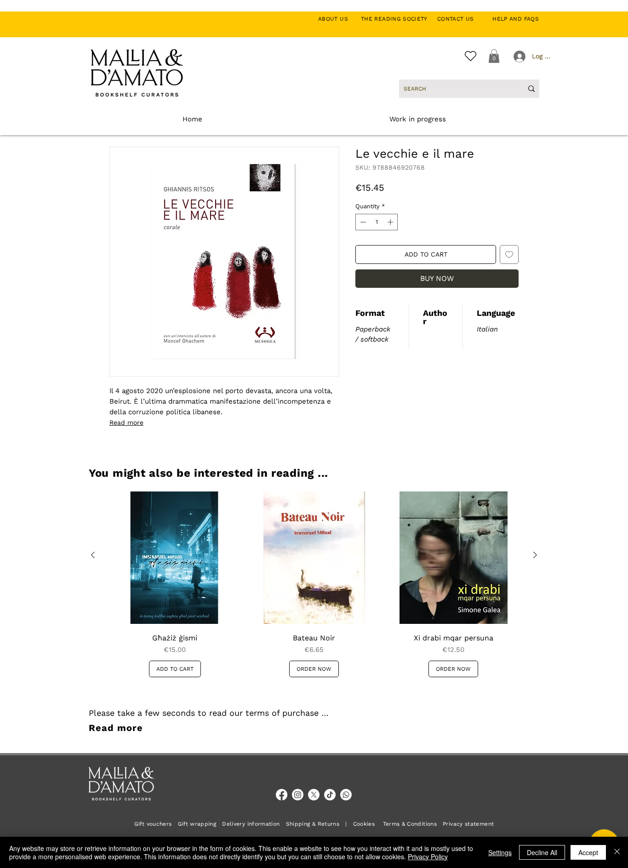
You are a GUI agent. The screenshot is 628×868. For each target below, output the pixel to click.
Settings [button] (500, 852)
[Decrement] (362, 222)
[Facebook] (281, 794)
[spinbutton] (377, 222)
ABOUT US (338, 19)
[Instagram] (297, 794)
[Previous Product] (92, 554)
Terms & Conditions (410, 824)
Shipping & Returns (312, 824)
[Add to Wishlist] (509, 254)
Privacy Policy (428, 856)
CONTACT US (460, 19)
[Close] (616, 852)
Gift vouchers (156, 824)
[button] (494, 56)
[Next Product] (535, 554)
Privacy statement (468, 824)
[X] (314, 794)
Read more (126, 422)
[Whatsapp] (346, 794)
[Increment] (391, 222)
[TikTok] (330, 794)
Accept (588, 852)
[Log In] (518, 56)
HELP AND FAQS (515, 19)
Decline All (542, 852)
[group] (314, 584)
